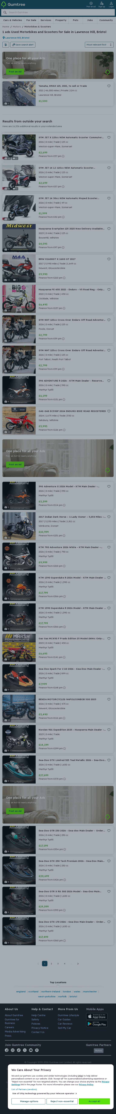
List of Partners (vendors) (24, 1089)
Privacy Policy (86, 1084)
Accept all (94, 1101)
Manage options (29, 1101)
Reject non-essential (62, 1101)
